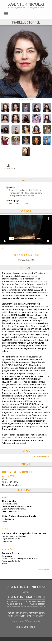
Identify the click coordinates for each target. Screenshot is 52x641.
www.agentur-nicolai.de (36, 606)
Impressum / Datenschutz (26, 621)
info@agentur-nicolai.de (16, 606)
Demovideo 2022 (26, 259)
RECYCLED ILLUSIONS (19, 203)
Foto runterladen (9, 168)
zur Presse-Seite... (41, 456)
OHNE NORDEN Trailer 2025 (26, 255)
